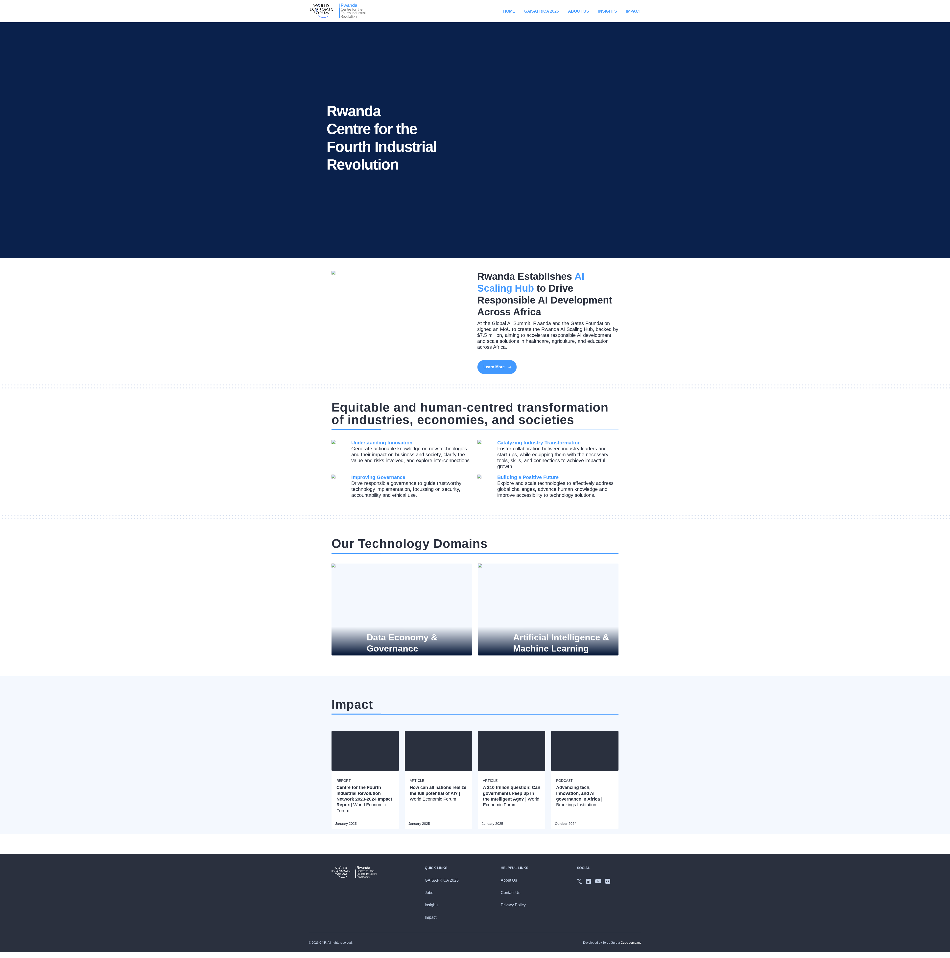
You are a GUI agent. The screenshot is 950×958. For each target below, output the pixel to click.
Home (509, 11)
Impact (633, 11)
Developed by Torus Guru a (612, 942)
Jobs (429, 893)
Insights (607, 11)
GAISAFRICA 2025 (541, 11)
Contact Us (510, 893)
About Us (578, 11)
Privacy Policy (513, 905)
